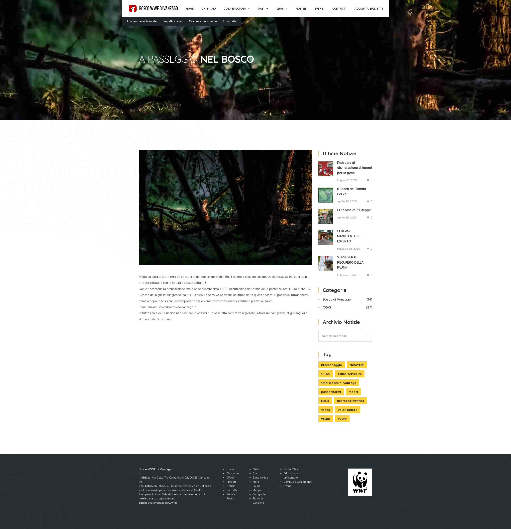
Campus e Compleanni (203, 21)
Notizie (301, 9)
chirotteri (357, 365)
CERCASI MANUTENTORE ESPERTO (348, 236)
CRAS (280, 9)
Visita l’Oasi (291, 469)
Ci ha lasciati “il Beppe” (354, 210)
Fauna (256, 486)
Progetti (232, 482)
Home (190, 9)
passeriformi (331, 392)
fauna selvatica (350, 374)
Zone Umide (260, 478)
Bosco (256, 473)
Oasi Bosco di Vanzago (338, 383)
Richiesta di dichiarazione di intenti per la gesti (354, 168)
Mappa (257, 490)
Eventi (319, 9)
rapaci (353, 392)
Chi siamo (209, 9)
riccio (325, 401)
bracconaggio (331, 365)
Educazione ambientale (142, 21)
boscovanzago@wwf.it (162, 503)
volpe (325, 419)
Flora (256, 482)
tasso (325, 410)
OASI (261, 9)
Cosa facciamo (235, 9)
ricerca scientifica (350, 401)
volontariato (348, 410)
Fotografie (229, 21)
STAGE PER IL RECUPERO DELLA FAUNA (350, 262)
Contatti (339, 9)
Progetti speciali (173, 21)
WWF (342, 419)
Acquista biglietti (369, 9)
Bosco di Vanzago (337, 299)
